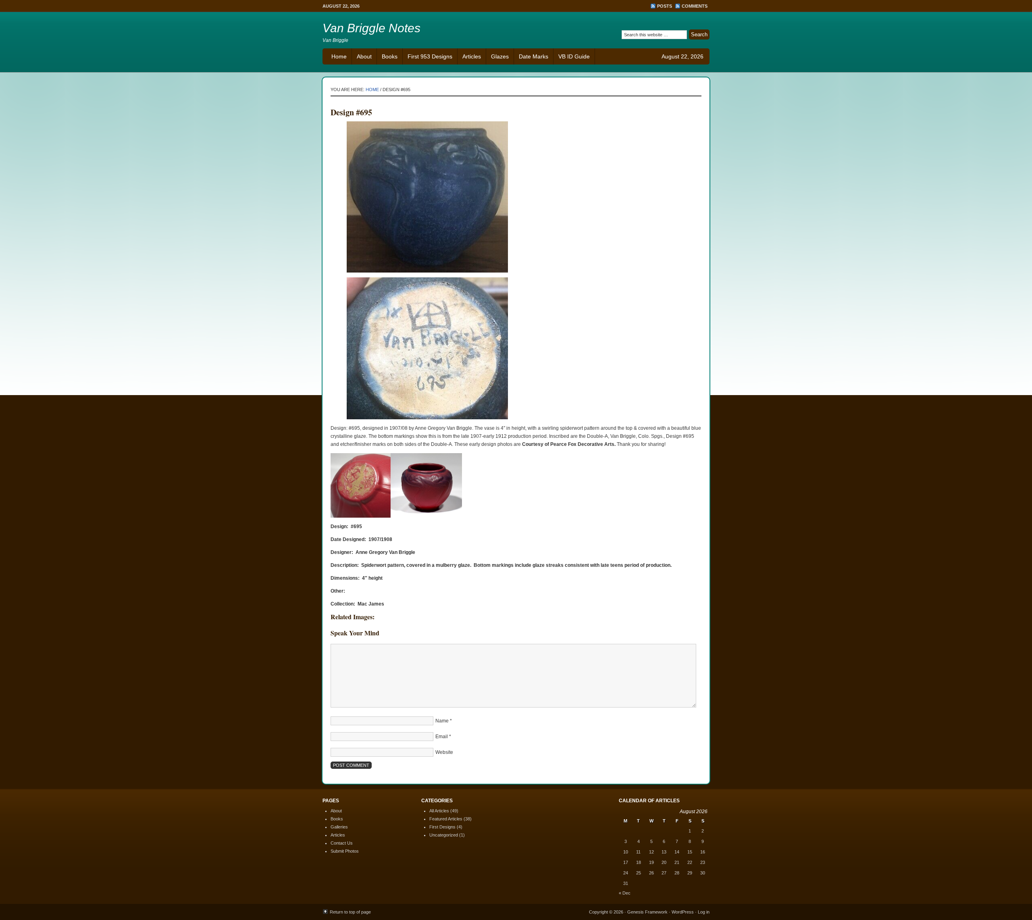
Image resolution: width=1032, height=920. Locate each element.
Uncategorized (443, 835)
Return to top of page (350, 912)
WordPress (683, 912)
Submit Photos (345, 851)
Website (444, 752)
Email (441, 736)
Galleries (339, 826)
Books (389, 56)
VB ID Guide (574, 56)
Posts (664, 6)
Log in (704, 912)
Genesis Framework (647, 912)
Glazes (500, 56)
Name (442, 721)
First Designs (442, 826)
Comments (694, 6)
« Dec (624, 893)
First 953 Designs (430, 56)
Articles (471, 56)
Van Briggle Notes (371, 28)
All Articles (439, 810)
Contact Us (342, 843)
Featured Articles (445, 818)
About (364, 56)
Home (339, 56)
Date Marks (533, 56)
